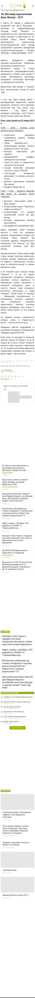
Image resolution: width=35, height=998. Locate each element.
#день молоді (4, 366)
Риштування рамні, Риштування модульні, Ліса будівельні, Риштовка (16, 814)
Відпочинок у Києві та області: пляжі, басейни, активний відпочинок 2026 (15, 481)
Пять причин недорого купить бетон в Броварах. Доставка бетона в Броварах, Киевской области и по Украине (16, 829)
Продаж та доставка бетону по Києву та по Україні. (16, 843)
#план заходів (26, 366)
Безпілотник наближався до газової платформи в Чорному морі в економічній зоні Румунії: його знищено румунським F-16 (17, 512)
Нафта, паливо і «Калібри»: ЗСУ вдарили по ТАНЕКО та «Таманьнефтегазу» (15, 525)
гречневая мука (9, 870)
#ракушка (18, 366)
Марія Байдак (8, 370)
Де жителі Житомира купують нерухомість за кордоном (15, 551)
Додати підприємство (17, 728)
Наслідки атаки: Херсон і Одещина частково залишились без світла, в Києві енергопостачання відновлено (17, 539)
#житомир (12, 366)
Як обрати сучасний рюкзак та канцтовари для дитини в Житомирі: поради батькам (15, 467)
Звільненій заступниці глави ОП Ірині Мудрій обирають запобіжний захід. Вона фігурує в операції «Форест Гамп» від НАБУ (17, 497)
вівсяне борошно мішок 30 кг (15, 895)
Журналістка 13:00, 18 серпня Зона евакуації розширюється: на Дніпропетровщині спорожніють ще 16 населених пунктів (17, 565)
